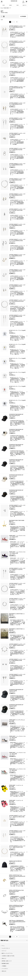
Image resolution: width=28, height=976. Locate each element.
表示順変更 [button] (23, 16)
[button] (1, 2)
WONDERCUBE (14, 1)
